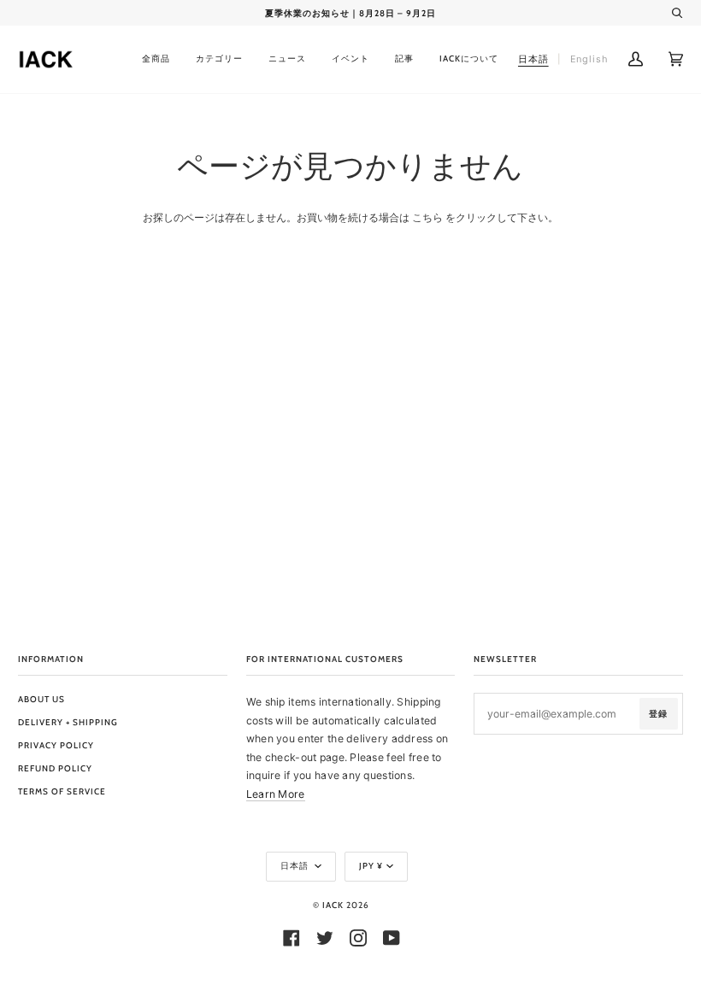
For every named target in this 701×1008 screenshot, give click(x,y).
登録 (658, 713)
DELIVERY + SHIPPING (68, 722)
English (589, 59)
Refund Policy (55, 768)
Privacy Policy (56, 745)
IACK (333, 905)
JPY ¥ (371, 865)
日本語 (295, 865)
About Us (41, 699)
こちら (427, 217)
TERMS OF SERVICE (62, 791)
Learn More (275, 794)
